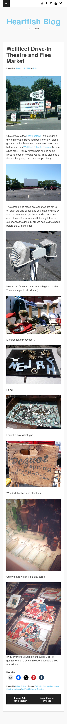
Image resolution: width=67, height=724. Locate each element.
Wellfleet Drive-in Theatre (37, 147)
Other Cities (20, 686)
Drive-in (38, 686)
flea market (48, 686)
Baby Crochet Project (47, 699)
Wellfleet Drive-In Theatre (32, 689)
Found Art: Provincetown (20, 699)
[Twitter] (60, 2)
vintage (17, 689)
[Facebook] (46, 2)
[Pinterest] (51, 2)
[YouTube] (56, 2)
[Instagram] (42, 2)
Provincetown (33, 136)
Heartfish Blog (33, 21)
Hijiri (35, 68)
